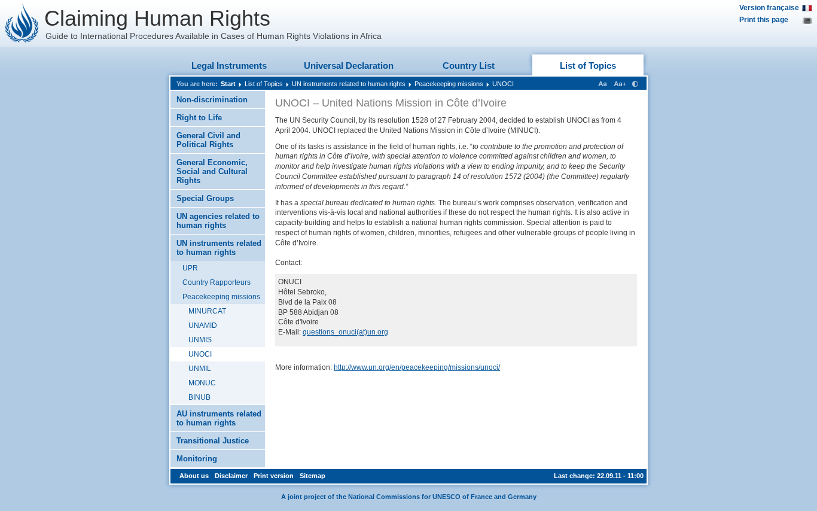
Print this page (763, 20)
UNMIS (200, 340)
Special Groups (205, 198)
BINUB (199, 397)
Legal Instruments (229, 65)
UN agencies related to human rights (218, 221)
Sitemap (312, 475)
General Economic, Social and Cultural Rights (212, 171)
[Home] (22, 23)
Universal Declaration (349, 65)
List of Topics (588, 65)
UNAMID (202, 325)
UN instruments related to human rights (349, 83)
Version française (769, 8)
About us (194, 475)
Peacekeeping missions (448, 83)
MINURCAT (207, 311)
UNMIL (199, 368)
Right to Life (199, 117)
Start (228, 83)
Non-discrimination (212, 99)
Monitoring (196, 458)
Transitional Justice (212, 440)
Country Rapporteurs (216, 282)
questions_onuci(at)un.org (345, 332)
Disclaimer (231, 475)
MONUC (202, 383)
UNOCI (503, 83)
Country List (469, 65)
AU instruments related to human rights (218, 418)
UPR (190, 268)
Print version (274, 475)
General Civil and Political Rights (208, 140)
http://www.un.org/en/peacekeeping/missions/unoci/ (417, 367)
